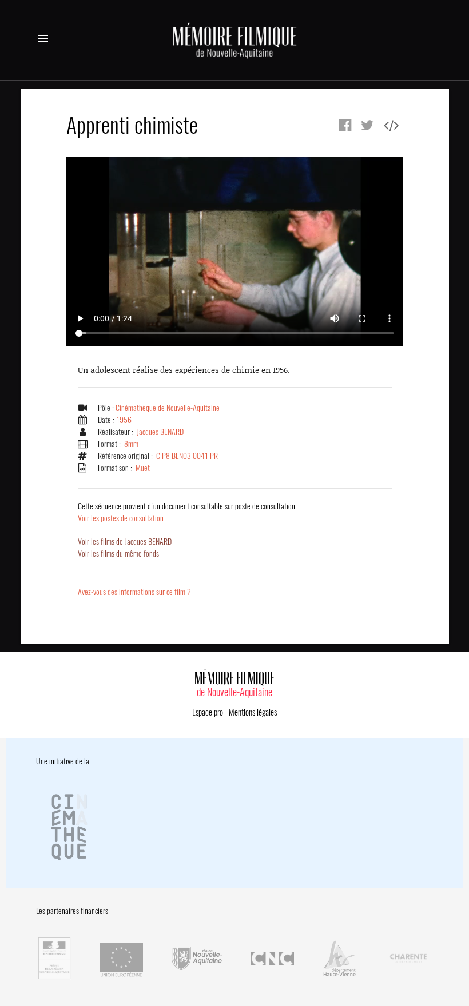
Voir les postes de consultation (186, 512)
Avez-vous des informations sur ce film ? (134, 591)
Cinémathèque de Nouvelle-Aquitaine (168, 407)
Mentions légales (253, 712)
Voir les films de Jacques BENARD (125, 541)
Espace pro (207, 712)
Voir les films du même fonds (118, 553)
